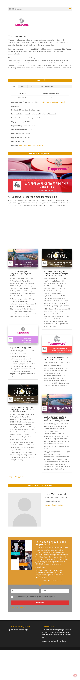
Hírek (59, 434)
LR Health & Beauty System (26, 288)
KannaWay (14, 424)
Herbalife (23, 286)
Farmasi (13, 419)
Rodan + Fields (63, 301)
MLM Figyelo (20, 278)
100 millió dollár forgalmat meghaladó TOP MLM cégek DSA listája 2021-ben (22, 409)
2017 (32, 87)
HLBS (63, 434)
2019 (13, 87)
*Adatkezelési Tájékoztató (18, 607)
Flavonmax (14, 283)
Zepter (32, 296)
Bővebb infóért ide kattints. (53, 505)
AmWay (12, 281)
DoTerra (23, 281)
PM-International (16, 434)
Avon (18, 281)
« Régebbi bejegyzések (16, 477)
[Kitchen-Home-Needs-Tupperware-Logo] (21, 27)
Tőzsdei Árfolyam (46, 87)
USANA (21, 437)
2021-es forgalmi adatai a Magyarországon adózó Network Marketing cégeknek (56, 419)
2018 (22, 87)
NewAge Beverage (16, 432)
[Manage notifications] (75, 675)
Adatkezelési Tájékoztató (58, 641)
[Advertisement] (40, 229)
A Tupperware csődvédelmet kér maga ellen (32, 196)
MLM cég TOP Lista (16, 291)
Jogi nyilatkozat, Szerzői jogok (18, 630)
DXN (28, 281)
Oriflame (32, 293)
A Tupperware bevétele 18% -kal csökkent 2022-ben (56, 358)
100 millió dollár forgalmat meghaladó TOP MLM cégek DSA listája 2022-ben (56, 273)
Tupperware (25, 296)
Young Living (14, 439)
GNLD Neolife (14, 286)
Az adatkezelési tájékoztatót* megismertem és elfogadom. (34, 597)
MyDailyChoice (29, 429)
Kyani (29, 286)
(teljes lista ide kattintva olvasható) (53, 102)
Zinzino (27, 439)
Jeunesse (31, 422)
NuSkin (19, 293)
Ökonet (25, 293)
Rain (11, 296)
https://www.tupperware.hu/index (31, 145)
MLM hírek (27, 291)
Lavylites (13, 288)
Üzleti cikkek (29, 437)
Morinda (13, 293)
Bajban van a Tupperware (21, 347)
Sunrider (17, 296)
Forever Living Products (26, 283)
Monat (20, 429)
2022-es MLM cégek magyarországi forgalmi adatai (20, 273)
